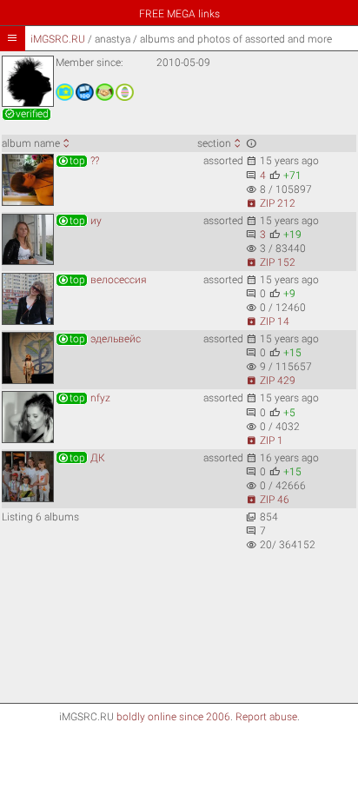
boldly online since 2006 (173, 717)
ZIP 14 (267, 321)
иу (79, 221)
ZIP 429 (270, 380)
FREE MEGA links (179, 14)
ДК (81, 458)
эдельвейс (99, 339)
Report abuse (266, 717)
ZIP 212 (270, 203)
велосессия (102, 280)
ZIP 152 (270, 262)
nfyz (83, 398)
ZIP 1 (264, 440)
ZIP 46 (267, 500)
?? (78, 161)
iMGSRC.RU (57, 39)
